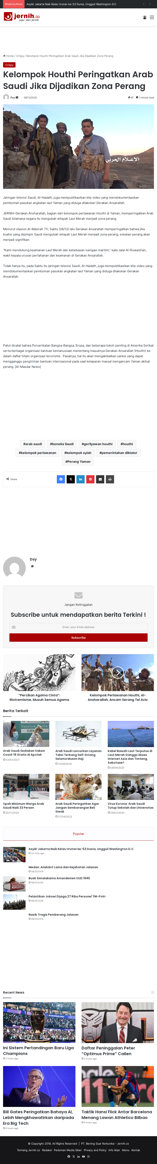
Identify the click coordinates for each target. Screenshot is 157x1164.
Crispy (20, 55)
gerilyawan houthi (98, 444)
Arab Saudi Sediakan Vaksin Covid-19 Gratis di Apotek (24, 753)
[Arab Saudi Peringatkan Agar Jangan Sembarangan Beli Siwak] (78, 787)
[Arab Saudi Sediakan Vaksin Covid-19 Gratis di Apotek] (26, 734)
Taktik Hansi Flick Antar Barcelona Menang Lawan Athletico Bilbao (117, 1114)
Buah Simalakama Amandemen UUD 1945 (59, 878)
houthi (128, 444)
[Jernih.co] (22, 17)
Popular (78, 834)
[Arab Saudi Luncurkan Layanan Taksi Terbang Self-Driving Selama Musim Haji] (78, 734)
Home (10, 55)
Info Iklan (114, 1150)
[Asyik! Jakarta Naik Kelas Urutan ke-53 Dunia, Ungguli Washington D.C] (14, 854)
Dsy (12, 97)
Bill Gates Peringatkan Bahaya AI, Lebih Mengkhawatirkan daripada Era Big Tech (38, 1117)
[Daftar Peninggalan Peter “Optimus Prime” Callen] (118, 1022)
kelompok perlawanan (38, 453)
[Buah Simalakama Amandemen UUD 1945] (14, 884)
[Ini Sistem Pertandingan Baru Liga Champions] (39, 1022)
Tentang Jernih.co (28, 1150)
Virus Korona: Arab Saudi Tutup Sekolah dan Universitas (131, 806)
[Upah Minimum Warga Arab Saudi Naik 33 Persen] (26, 787)
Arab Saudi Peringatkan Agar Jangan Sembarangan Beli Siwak (77, 808)
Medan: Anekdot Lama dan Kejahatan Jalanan (63, 867)
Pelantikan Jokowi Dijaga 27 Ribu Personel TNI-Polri (67, 896)
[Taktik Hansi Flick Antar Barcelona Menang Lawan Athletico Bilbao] (118, 1086)
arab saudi (33, 444)
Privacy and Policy (95, 1150)
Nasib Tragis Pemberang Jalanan (53, 915)
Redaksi (47, 1150)
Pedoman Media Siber (68, 1150)
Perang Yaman (79, 461)
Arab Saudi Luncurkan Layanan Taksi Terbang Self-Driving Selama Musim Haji (78, 755)
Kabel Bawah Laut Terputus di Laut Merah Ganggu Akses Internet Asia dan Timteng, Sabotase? (130, 757)
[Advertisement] (78, 39)
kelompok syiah (78, 453)
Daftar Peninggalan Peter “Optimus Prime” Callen (108, 1051)
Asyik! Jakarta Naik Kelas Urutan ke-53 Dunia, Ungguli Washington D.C (71, 4)
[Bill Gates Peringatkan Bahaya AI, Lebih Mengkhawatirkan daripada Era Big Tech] (39, 1086)
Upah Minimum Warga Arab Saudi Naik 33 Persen (23, 806)
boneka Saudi (63, 444)
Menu (125, 1150)
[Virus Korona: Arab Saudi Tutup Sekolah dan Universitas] (131, 787)
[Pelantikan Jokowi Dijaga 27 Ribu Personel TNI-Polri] (14, 902)
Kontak (135, 1150)
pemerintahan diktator (119, 453)
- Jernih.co (122, 1143)
